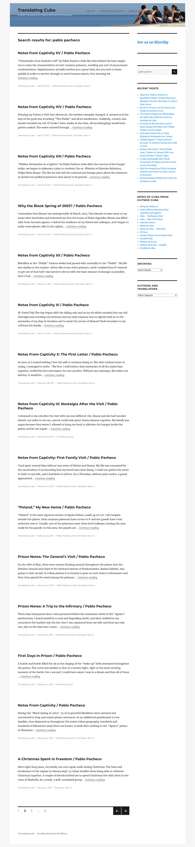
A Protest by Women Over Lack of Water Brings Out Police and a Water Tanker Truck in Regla (157, 126)
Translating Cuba (36, 10)
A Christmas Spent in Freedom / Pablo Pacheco (60, 759)
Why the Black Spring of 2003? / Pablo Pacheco (60, 206)
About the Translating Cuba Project (153, 11)
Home (91, 11)
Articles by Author (112, 11)
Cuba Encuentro (147, 222)
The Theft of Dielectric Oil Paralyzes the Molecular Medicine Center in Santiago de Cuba (157, 117)
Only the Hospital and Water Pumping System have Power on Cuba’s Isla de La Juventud (158, 171)
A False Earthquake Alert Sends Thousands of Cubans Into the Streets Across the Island (158, 162)
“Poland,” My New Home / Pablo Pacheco (54, 507)
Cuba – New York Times (151, 219)
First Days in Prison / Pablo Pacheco (50, 656)
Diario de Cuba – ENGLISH (152, 229)
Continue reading (27, 77)
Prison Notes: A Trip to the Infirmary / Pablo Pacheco (65, 606)
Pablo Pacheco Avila (62, 86)
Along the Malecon (149, 206)
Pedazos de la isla (148, 241)
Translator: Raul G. (82, 86)
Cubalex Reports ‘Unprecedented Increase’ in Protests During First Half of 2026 (158, 142)
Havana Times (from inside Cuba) (156, 235)
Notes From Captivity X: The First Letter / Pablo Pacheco (68, 354)
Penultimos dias (147, 248)
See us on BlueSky (152, 42)
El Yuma (144, 232)
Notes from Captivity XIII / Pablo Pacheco (54, 156)
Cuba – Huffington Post (151, 216)
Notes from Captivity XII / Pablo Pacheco (54, 255)
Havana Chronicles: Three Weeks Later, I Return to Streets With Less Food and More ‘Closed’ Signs (157, 152)
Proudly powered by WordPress (52, 833)
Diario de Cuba (147, 225)
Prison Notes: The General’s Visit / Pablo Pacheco (61, 556)
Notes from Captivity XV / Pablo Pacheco (54, 53)
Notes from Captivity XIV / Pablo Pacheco (54, 107)
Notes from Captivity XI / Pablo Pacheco (53, 305)
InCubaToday (146, 238)
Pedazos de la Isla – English (153, 245)
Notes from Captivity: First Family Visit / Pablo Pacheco (67, 457)
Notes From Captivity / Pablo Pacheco (51, 705)
